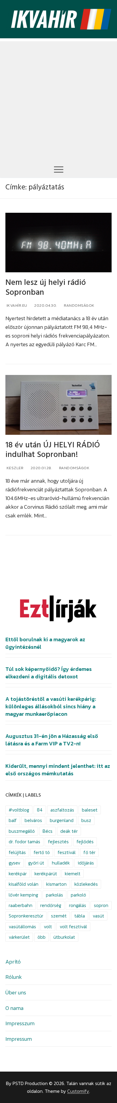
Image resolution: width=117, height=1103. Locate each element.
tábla (79, 915)
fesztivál (67, 852)
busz (86, 820)
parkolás (54, 894)
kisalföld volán (23, 884)
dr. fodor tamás (24, 841)
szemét (59, 915)
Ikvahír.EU (16, 305)
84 (40, 809)
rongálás (77, 905)
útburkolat (64, 937)
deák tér (69, 831)
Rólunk (13, 977)
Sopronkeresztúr (26, 915)
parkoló (78, 894)
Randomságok (78, 305)
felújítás (17, 852)
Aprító (13, 962)
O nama (14, 1008)
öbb (42, 937)
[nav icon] (58, 169)
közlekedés (86, 884)
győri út (36, 862)
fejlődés (85, 841)
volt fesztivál (73, 926)
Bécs (47, 831)
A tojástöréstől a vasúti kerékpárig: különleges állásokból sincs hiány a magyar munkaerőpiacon (50, 706)
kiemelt (72, 873)
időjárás (86, 862)
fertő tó (42, 852)
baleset (90, 809)
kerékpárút (45, 873)
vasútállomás (22, 926)
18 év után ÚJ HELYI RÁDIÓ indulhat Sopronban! (52, 450)
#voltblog (19, 809)
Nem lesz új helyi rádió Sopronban (45, 287)
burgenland (62, 820)
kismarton (56, 884)
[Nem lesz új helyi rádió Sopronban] (58, 242)
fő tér (89, 852)
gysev (14, 862)
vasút (98, 915)
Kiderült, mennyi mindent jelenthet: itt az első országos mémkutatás (57, 769)
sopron (101, 905)
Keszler (14, 468)
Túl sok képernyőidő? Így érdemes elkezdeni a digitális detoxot (48, 672)
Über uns (15, 992)
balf (13, 820)
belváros (33, 820)
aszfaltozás (62, 809)
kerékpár (18, 873)
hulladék (61, 862)
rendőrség (50, 905)
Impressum (18, 1039)
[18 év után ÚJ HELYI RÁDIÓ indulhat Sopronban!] (58, 404)
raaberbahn (20, 905)
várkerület (19, 937)
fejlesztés (58, 841)
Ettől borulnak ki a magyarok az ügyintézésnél (45, 643)
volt (48, 926)
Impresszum (19, 1023)
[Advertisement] (58, 99)
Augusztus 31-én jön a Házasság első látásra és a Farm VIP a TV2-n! (51, 740)
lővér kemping (23, 894)
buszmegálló (22, 831)
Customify (78, 1091)
